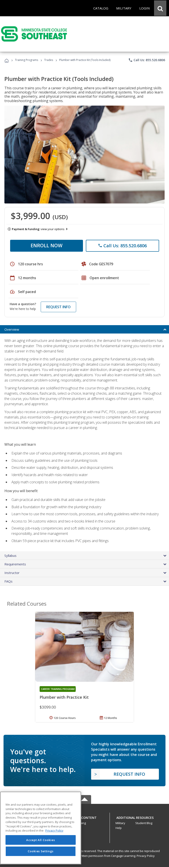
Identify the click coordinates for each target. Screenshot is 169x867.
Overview (11, 329)
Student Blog (143, 823)
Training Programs (26, 60)
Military (120, 823)
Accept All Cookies (40, 840)
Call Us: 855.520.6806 (146, 60)
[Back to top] (84, 816)
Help (119, 828)
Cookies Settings (41, 851)
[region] (40, 828)
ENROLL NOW (46, 245)
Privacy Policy (146, 856)
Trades (48, 60)
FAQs (8, 581)
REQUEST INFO (58, 306)
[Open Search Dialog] (160, 8)
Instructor (12, 572)
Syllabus (10, 555)
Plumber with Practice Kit (64, 697)
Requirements (15, 564)
